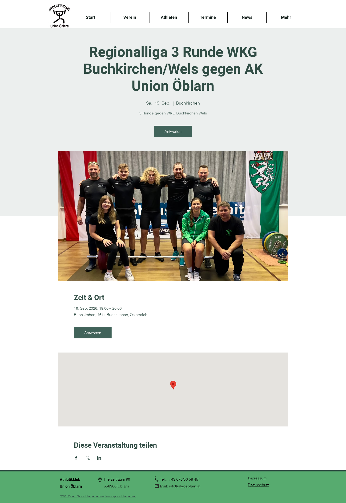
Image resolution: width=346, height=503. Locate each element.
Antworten (173, 131)
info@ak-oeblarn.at (184, 486)
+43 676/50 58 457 (184, 479)
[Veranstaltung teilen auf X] (87, 458)
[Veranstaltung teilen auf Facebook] (76, 458)
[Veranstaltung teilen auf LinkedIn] (99, 458)
